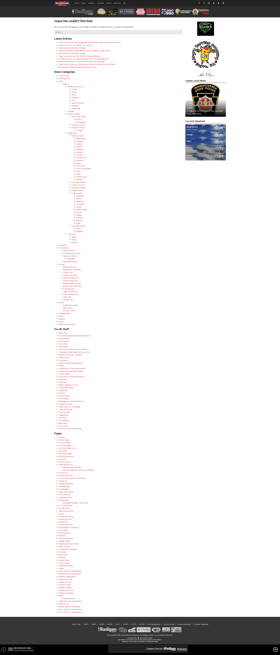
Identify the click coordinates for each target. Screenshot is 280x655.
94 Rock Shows (65, 443)
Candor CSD (68, 272)
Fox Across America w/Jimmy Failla (73, 349)
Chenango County (79, 182)
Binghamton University (72, 270)
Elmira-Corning (73, 114)
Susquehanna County (71, 253)
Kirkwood (79, 160)
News (83, 3)
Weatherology (152, 641)
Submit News (64, 560)
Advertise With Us (66, 465)
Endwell (79, 155)
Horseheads (80, 122)
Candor (79, 207)
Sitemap (62, 557)
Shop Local (63, 555)
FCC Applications (65, 506)
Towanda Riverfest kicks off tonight (72, 48)
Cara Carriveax (64, 412)
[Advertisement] (205, 41)
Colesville (79, 141)
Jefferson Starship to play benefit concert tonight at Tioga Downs (84, 51)
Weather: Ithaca (65, 585)
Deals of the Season (66, 492)
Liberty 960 (63, 390)
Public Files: (76, 624)
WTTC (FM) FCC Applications (70, 612)
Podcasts (100, 3)
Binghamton (81, 138)
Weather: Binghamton (67, 577)
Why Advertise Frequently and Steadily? (78, 470)
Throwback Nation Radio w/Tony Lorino (74, 352)
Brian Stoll (63, 379)
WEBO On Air (64, 604)
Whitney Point (81, 177)
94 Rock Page (64, 440)
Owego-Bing (72, 133)
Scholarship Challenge (67, 549)
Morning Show (64, 78)
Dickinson (80, 149)
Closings (70, 111)
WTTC (133, 624)
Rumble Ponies (69, 311)
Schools (62, 264)
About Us (117, 3)
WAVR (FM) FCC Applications (70, 574)
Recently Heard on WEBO (68, 544)
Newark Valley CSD (70, 281)
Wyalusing (76, 108)
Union (78, 171)
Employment (64, 500)
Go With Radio (64, 508)
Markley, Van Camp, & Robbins (70, 355)
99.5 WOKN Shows (66, 456)
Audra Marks (64, 341)
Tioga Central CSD (70, 292)
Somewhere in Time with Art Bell (72, 368)
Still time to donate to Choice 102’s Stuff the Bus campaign (82, 62)
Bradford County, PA (75, 87)
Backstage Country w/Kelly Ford (71, 401)
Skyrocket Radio (145, 638)
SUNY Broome (68, 289)
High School (67, 308)
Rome (74, 95)
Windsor (79, 179)
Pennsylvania (64, 248)
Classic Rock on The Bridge (69, 407)
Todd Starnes (64, 358)
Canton (74, 89)
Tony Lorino (63, 426)
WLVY (118, 624)
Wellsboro (76, 106)
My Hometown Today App (69, 527)
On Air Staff (63, 530)
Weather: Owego (65, 587)
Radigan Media (64, 541)
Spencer (79, 220)
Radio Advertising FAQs (72, 467)
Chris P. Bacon (64, 374)
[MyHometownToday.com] (63, 3)
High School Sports (66, 511)
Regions (66, 84)
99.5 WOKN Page (65, 454)
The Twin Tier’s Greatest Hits (70, 429)
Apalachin (80, 196)
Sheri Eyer (62, 552)
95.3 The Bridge (65, 445)
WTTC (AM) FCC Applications (70, 609)
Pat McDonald (64, 338)
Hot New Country (65, 404)
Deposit (79, 147)
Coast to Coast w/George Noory (71, 363)
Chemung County (79, 117)
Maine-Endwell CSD (71, 278)
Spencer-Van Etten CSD (72, 286)
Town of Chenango (83, 169)
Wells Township (78, 103)
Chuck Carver (64, 76)
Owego (78, 215)
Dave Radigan (64, 489)
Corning (79, 130)
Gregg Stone (63, 415)
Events (108, 3)
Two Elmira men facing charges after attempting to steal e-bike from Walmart (90, 42)
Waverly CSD (68, 300)
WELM (109, 624)
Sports (61, 302)
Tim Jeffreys (64, 420)
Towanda (75, 98)
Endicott (79, 152)
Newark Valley (81, 210)
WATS (86, 624)
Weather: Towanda (66, 593)
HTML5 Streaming (66, 516)
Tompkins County (79, 226)
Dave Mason (63, 347)
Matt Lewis (63, 333)
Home (76, 3)
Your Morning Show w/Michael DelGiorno (75, 336)
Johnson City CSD (70, 275)
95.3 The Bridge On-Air (67, 448)
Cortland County (78, 185)
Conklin (79, 144)
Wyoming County (69, 261)
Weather (91, 3)
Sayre (74, 240)
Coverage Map (64, 486)
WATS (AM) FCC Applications (70, 571)
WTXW (141, 624)
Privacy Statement (66, 538)
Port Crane (80, 166)
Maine (78, 163)
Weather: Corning (65, 579)
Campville (80, 204)
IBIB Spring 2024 (65, 519)
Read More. (197, 114)
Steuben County (78, 128)
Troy (73, 100)
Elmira (78, 119)
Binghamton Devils (70, 305)
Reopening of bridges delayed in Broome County (78, 67)
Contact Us (63, 481)
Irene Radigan (64, 399)
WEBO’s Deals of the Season (69, 607)
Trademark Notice (66, 566)
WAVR (94, 624)
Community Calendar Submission (72, 478)
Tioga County (77, 193)
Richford (79, 218)
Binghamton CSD (69, 267)
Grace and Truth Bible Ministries (71, 377)
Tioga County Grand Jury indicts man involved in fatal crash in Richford (87, 64)
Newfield (79, 231)
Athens (74, 237)
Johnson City (81, 158)
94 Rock (62, 393)
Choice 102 (63, 473)
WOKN (125, 624)
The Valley (71, 234)
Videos (61, 316)
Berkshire (80, 201)
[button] (124, 3)
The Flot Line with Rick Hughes (71, 371)
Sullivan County (69, 251)
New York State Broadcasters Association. (146, 640)
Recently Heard (69, 598)
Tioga (78, 223)
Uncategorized (64, 313)
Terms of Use (64, 563)
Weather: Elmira (65, 582)
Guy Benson (63, 360)
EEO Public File (65, 495)
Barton (78, 199)
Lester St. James (65, 409)
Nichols (79, 212)
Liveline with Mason (66, 388)
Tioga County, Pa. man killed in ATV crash (75, 45)
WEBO (61, 322)
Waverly (75, 242)
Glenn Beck (63, 344)
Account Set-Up (65, 462)
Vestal (78, 174)
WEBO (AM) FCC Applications (70, 601)
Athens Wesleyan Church (68, 385)
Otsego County (77, 190)
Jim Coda (62, 418)
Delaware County (78, 188)
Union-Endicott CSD (71, 294)
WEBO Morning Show (67, 324)
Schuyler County (78, 125)
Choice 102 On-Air (66, 475)
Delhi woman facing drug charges (72, 53)
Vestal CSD (67, 297)
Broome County (78, 136)
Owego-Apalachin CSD (72, 283)
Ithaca (78, 229)
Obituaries (63, 245)
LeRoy (74, 92)
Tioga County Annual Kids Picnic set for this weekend (80, 56)
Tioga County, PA (69, 256)
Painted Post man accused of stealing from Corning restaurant (83, 59)
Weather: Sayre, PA (66, 590)
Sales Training (64, 546)
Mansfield (71, 259)
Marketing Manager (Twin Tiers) (75, 503)
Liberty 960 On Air (66, 525)
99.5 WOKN (63, 451)
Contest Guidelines (66, 484)
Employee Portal (65, 497)
